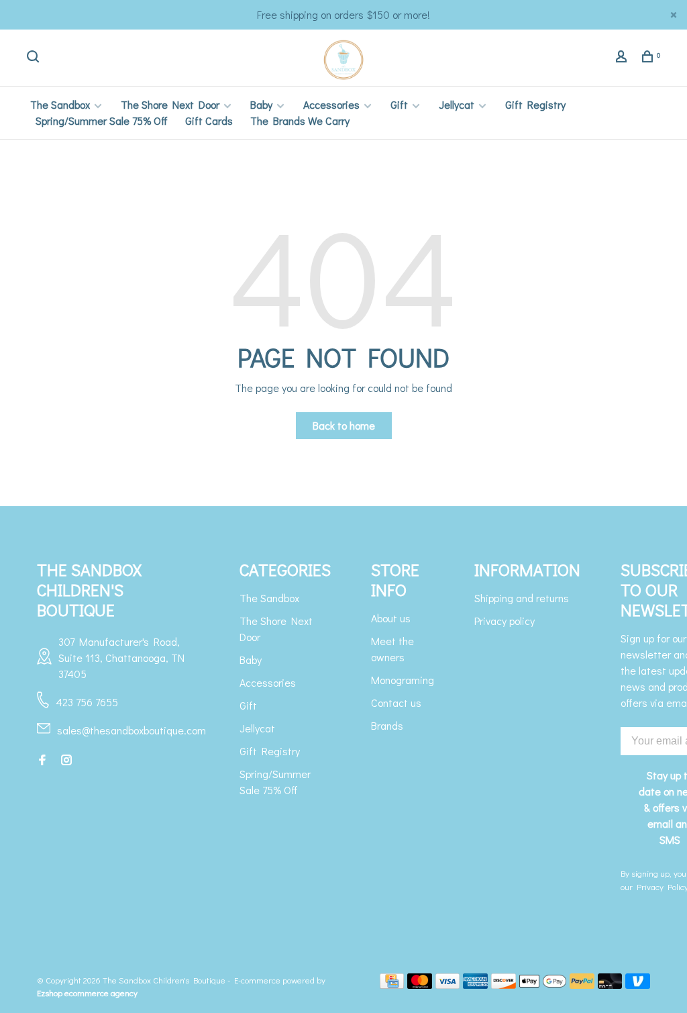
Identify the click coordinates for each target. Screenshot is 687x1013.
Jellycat (456, 104)
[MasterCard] (419, 984)
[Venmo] (637, 984)
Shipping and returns (521, 598)
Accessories (331, 104)
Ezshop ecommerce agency (87, 992)
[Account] (623, 58)
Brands (387, 725)
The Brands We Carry (300, 120)
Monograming (402, 680)
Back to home (344, 425)
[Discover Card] (503, 984)
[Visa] (447, 984)
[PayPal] (582, 984)
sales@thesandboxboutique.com (131, 730)
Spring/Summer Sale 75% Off (102, 120)
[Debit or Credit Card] (610, 984)
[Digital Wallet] (542, 984)
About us (391, 618)
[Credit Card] (392, 984)
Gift (399, 104)
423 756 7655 (87, 702)
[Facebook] (42, 760)
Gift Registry (535, 104)
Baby (261, 104)
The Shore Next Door (170, 104)
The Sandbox (60, 104)
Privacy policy (504, 621)
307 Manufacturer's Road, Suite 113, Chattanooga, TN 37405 (121, 657)
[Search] (34, 58)
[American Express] (475, 984)
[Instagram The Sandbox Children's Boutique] (66, 760)
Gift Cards (209, 120)
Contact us (396, 702)
